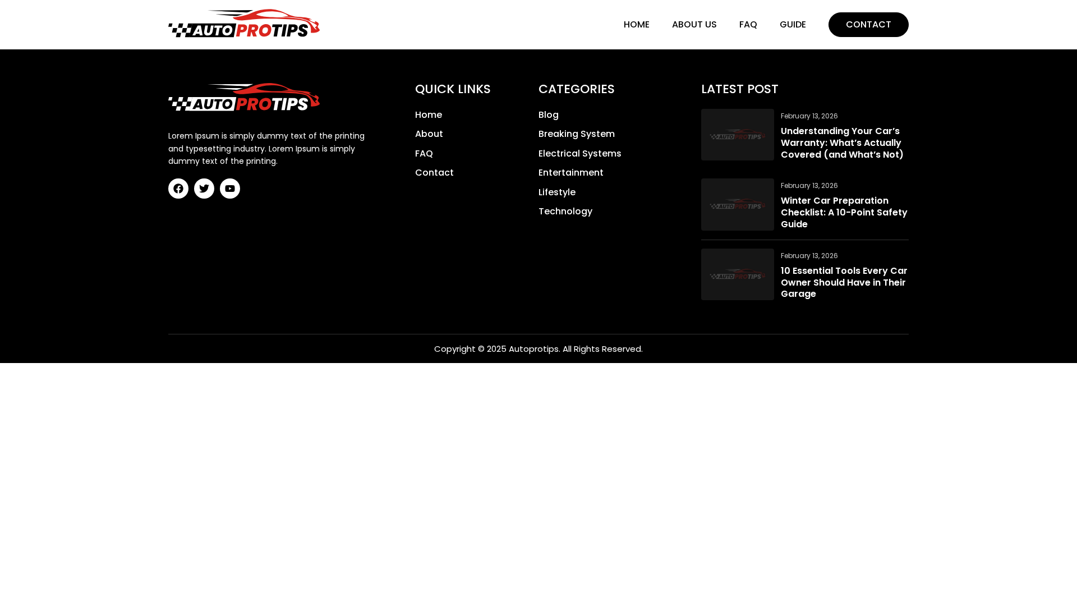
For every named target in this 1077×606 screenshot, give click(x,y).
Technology (565, 211)
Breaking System (576, 134)
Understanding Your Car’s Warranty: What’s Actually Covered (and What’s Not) (842, 143)
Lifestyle (557, 192)
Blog (548, 115)
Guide (793, 24)
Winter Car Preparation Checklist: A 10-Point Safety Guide (844, 212)
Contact (868, 24)
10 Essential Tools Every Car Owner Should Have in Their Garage (844, 282)
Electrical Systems (580, 154)
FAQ (748, 24)
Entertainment (571, 173)
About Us (694, 24)
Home (637, 24)
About (429, 134)
